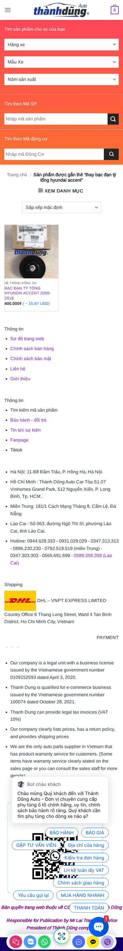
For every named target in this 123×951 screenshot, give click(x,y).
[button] (7, 10)
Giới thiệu (20, 378)
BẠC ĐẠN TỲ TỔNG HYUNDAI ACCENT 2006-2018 (28, 293)
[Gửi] (113, 119)
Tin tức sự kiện (25, 430)
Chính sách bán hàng (32, 348)
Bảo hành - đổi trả (28, 420)
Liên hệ (17, 368)
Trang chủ (17, 174)
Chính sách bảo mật (30, 358)
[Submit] (111, 154)
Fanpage (19, 439)
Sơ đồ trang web (27, 338)
